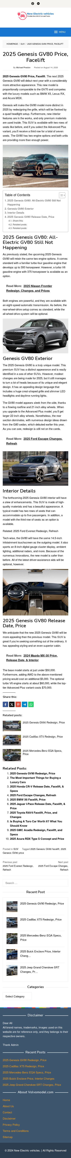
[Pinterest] (33, 4)
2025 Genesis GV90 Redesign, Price (44, 722)
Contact (7, 1112)
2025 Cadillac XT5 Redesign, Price (43, 736)
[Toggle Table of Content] (60, 195)
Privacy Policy (11, 1124)
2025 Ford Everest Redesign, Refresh (35, 531)
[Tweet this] (12, 704)
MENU (62, 32)
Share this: (18, 220)
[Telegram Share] (24, 704)
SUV (15, 849)
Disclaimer (9, 1118)
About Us (8, 1106)
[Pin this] (18, 704)
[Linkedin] (38, 4)
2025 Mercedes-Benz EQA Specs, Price (42, 752)
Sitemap (8, 1137)
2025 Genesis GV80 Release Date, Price (30, 216)
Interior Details (15, 212)
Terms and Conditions (16, 1131)
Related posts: (20, 224)
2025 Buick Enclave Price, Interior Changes (28, 1078)
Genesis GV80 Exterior (20, 208)
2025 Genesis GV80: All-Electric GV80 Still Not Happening (34, 202)
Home (6, 1100)
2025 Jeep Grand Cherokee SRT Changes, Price (32, 1085)
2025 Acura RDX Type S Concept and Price (37, 839)
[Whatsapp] (31, 704)
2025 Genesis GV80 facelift (44, 849)
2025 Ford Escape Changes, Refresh (33, 795)
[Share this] (5, 704)
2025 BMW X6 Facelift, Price (28, 799)
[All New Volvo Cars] (35, 15)
